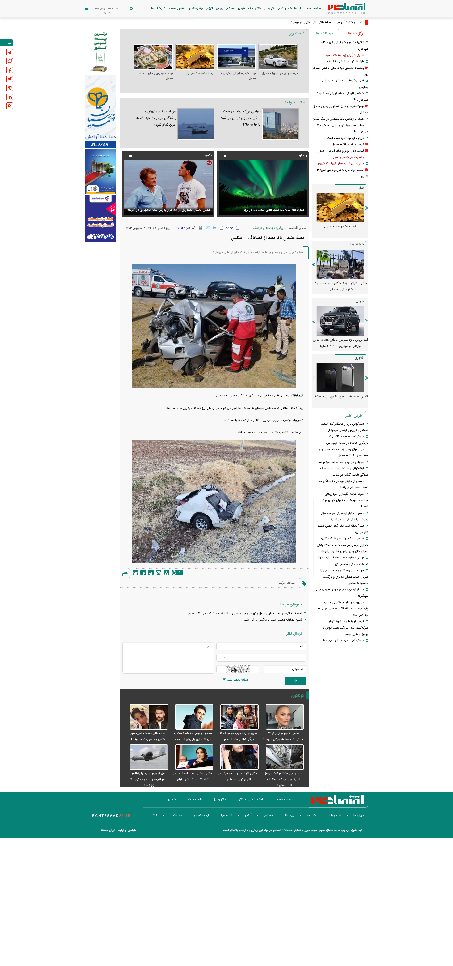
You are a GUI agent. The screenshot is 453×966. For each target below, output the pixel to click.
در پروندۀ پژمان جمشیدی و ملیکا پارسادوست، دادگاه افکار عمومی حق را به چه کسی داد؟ (343, 609)
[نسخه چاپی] (201, 228)
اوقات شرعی (201, 815)
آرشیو (248, 815)
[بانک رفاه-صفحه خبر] (100, 218)
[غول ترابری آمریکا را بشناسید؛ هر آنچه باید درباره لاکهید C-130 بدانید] (146, 757)
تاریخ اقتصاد (157, 8)
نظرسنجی (176, 815)
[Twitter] (135, 572)
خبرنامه (311, 815)
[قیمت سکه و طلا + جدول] (194, 57)
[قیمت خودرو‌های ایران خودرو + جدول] (236, 57)
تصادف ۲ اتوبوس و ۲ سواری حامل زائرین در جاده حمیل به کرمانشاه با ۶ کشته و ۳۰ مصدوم (245, 613)
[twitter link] (10, 79)
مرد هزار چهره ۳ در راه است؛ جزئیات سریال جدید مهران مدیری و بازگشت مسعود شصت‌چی (343, 577)
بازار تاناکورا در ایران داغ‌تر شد (345, 61)
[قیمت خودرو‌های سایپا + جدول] (278, 57)
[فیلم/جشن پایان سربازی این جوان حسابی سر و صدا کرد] (263, 187)
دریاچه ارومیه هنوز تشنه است (345, 138)
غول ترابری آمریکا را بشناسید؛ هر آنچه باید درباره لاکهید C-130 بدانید (147, 779)
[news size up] (237, 228)
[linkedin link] (10, 97)
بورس (219, 8)
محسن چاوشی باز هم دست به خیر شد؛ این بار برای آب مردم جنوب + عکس (193, 739)
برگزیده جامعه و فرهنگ (268, 228)
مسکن (230, 8)
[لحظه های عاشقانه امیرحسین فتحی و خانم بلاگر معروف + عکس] (146, 717)
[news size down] (221, 228)
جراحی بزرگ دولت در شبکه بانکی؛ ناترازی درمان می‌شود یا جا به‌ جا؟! (240, 118)
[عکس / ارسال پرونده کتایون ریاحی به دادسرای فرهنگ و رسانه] (168, 187)
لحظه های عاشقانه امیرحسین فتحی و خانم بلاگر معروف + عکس (147, 739)
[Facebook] (143, 572)
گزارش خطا (166, 572)
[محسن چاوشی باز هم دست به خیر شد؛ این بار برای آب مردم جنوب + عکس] (191, 717)
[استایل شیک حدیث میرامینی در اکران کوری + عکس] (237, 757)
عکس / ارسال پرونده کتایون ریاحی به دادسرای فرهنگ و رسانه (171, 210)
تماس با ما (334, 815)
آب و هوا (226, 815)
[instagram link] (10, 61)
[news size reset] (229, 228)
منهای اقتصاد (176, 8)
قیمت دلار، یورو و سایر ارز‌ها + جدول (156, 76)
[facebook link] (10, 70)
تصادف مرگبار (287, 583)
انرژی (209, 8)
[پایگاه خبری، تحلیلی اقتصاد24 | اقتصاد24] (339, 9)
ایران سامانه (108, 830)
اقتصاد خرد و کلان (289, 8)
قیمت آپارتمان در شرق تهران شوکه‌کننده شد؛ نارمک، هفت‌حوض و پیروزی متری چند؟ (345, 628)
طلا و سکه (254, 8)
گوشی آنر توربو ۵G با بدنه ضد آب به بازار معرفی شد (340, 399)
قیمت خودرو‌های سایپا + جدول (280, 73)
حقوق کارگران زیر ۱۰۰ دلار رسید (344, 55)
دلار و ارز (269, 8)
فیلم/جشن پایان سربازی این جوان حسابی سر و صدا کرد (269, 210)
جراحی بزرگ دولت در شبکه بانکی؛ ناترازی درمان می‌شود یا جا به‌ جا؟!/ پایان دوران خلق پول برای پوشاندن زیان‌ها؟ (342, 545)
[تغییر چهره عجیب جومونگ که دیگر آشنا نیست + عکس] (237, 717)
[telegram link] (10, 52)
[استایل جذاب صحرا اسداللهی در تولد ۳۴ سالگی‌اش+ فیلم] (191, 757)
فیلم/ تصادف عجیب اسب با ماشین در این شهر (273, 619)
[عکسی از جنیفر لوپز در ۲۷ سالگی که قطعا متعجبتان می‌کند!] (282, 717)
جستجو (268, 815)
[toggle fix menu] (6, 42)
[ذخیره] (214, 227)
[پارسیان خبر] (100, 111)
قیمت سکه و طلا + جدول (200, 73)
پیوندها (289, 815)
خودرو (241, 8)
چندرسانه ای (195, 8)
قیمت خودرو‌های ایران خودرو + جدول (238, 76)
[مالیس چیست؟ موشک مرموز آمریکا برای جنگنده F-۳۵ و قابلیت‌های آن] (282, 757)
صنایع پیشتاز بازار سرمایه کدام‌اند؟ (340, 283)
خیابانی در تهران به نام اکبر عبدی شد (341, 462)
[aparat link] (10, 88)
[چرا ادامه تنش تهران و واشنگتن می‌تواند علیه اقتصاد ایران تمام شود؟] (195, 124)
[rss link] (10, 106)
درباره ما (358, 815)
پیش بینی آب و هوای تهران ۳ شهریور (340, 163)
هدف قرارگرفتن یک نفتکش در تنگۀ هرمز (338, 119)
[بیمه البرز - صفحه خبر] (100, 51)
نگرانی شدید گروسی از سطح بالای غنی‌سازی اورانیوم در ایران (322, 22)
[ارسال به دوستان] (208, 228)
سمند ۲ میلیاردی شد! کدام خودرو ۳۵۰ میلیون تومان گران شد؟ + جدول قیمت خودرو (340, 346)
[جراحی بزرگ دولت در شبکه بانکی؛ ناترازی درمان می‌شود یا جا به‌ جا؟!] (280, 124)
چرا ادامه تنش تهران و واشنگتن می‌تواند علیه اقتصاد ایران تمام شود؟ (155, 118)
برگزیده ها (356, 33)
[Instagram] (158, 572)
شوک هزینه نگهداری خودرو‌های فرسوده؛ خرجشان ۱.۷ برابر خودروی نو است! (345, 500)
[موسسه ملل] (100, 171)
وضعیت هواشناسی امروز (348, 157)
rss (155, 815)
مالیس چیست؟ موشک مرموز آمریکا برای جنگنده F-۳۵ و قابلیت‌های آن (283, 779)
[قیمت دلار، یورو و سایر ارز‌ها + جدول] (153, 57)
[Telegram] (151, 572)
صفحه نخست (312, 8)
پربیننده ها (324, 33)
